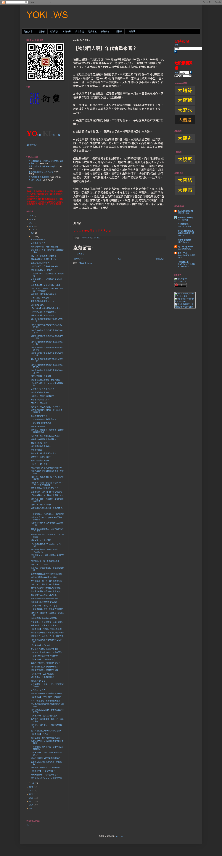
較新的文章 (78, 259)
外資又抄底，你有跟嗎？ (41, 298)
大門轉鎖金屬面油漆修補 (39, 177)
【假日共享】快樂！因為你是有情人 (45, 308)
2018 (31, 219)
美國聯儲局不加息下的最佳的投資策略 (46, 492)
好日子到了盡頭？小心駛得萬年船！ (45, 649)
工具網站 (131, 31)
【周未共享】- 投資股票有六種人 (44, 716)
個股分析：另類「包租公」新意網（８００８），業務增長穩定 (47, 484)
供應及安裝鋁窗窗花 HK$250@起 (42, 167)
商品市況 (79, 31)
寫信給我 (54, 31)
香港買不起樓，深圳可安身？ (43, 316)
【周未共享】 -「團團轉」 (41, 645)
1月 (33, 783)
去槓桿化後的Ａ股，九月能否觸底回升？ (47, 468)
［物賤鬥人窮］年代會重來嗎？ (43, 312)
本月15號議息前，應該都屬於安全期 (45, 701)
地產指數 (92, 31)
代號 (176, 45)
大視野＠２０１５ (38, 690)
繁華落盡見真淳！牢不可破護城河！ (45, 595)
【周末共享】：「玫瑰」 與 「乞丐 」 (45, 606)
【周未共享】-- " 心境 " (40, 734)
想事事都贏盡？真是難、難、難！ (44, 259)
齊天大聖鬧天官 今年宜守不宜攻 (44, 775)
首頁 (119, 259)
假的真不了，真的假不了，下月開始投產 (47, 636)
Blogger (119, 836)
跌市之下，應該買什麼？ (41, 457)
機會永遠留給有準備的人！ (42, 446)
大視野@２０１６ (38, 681)
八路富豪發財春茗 (38, 240)
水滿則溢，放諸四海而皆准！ (43, 396)
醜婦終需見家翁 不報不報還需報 (44, 618)
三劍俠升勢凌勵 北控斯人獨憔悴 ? (44, 656)
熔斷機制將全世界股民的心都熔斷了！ (46, 267)
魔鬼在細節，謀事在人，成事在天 (44, 626)
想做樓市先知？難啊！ (40, 443)
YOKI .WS (47, 15)
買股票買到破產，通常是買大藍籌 (44, 670)
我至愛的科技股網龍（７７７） (43, 301)
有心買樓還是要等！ (39, 416)
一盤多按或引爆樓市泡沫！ (42, 423)
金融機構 (118, 31)
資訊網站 (105, 31)
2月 (33, 237)
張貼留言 (80, 254)
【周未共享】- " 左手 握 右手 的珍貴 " (46, 697)
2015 (31, 787)
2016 (31, 226)
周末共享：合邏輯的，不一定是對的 (45, 585)
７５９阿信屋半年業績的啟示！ (43, 419)
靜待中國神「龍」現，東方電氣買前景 (46, 581)
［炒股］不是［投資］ (40, 464)
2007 (31, 808)
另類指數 (67, 31)
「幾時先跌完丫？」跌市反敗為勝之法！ (47, 495)
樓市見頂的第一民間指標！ (42, 376)
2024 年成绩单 (183, 220)
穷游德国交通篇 (183, 213)
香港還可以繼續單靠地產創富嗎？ (44, 439)
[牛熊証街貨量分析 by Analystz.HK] (185, 307)
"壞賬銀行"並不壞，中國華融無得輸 (45, 561)
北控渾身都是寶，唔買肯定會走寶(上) (46, 588)
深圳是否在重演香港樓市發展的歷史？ (46, 380)
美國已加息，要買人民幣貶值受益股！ (46, 738)
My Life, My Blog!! (185, 247)
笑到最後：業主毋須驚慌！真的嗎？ (45, 407)
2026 (31, 216)
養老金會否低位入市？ (40, 263)
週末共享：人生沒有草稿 (41, 540)
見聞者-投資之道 (184, 240)
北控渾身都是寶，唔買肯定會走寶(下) (46, 591)
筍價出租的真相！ (38, 427)
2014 (31, 791)
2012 (31, 798)
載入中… (30, 825)
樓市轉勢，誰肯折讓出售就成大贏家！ (46, 436)
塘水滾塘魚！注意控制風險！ (43, 677)
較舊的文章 (160, 259)
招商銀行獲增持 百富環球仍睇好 (44, 577)
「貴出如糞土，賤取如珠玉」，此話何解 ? (47, 514)
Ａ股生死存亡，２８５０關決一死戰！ (46, 285)
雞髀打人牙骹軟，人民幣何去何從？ (45, 663)
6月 (33, 233)
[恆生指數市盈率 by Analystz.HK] (185, 296)
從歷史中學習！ (37, 450)
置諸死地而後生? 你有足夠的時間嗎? (46, 731)
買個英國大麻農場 (184, 226)
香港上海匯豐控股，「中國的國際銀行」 (47, 574)
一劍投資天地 (183, 262)
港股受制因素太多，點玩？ (42, 270)
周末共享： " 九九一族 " (40, 565)
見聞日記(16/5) (183, 242)
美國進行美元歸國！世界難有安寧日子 (46, 694)
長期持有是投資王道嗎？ (41, 461)
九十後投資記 (183, 224)
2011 (31, 801)
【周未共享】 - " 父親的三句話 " (43, 660)
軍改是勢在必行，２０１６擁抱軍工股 (46, 778)
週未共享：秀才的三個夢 (41, 505)
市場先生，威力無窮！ (40, 403)
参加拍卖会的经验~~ (185, 249)
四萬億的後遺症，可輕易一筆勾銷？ (45, 667)
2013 (31, 794)
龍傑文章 (28, 31)
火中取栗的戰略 (37, 305)
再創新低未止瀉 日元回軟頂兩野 (44, 247)
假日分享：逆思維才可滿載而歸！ (44, 256)
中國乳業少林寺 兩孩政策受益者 (44, 602)
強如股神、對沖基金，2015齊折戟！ (46, 768)
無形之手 (181, 235)
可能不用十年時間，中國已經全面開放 (46, 652)
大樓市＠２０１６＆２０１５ (43, 389)
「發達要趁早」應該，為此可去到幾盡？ (47, 609)
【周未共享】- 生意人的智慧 (42, 674)
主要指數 (41, 31)
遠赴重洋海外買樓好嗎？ (41, 393)
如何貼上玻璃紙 (35, 180)
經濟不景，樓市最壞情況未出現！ (44, 454)
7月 (33, 229)
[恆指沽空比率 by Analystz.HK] (185, 301)
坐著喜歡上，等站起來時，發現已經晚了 (47, 622)
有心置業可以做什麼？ (40, 400)
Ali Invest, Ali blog (185, 217)
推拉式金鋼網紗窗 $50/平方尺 (41, 172)
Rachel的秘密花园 (185, 211)
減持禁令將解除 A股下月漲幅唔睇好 (45, 758)
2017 (31, 223)
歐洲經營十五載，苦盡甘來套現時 (44, 599)
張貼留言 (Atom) (85, 263)
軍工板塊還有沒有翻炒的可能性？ (44, 488)
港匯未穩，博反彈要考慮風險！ (43, 294)
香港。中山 (182, 253)
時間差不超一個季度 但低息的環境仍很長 (47, 633)
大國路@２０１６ (38, 243)
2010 (31, 805)
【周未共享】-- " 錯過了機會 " (43, 771)
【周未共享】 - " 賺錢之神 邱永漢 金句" (46, 629)
